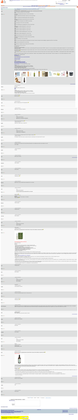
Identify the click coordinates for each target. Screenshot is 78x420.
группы (52, 6)
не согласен (26, 417)
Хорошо (23, 417)
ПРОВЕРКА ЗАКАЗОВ (17, 59)
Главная (10, 0)
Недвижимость (29, 6)
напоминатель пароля (62, 4)
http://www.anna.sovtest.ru (17, 55)
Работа (32, 6)
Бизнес (34, 6)
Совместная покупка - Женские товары (16, 0)
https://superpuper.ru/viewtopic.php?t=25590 (19, 62)
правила (32, 5)
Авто (26, 6)
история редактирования (74, 157)
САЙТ (15, 88)
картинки (37, 5)
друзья (54, 6)
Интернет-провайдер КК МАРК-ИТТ (26, 419)
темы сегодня (49, 6)
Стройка (37, 6)
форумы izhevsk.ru (71, 414)
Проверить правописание (18, 399)
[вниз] (77, 7)
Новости (24, 6)
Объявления (39, 6)
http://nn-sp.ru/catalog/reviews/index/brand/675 (19, 61)
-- (14, 85)
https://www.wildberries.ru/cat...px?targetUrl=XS (24, 255)
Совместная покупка (44, 6)
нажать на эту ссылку (12, 400)
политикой (11, 417)
